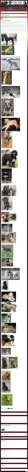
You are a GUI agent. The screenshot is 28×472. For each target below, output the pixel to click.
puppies (25, 410)
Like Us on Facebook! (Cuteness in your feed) (8, 434)
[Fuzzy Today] (14, 2)
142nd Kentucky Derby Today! (5, 445)
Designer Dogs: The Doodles (6, 20)
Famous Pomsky (3, 443)
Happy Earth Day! (4, 446)
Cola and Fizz (7, 410)
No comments (3, 410)
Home (2, 12)
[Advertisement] (14, 9)
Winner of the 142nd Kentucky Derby (5, 444)
